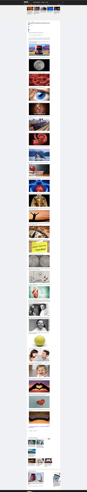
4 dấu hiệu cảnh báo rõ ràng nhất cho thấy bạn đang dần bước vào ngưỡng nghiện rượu (31, 465)
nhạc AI (47, 2)
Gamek (27, 0)
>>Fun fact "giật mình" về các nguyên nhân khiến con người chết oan (39, 427)
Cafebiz (32, 0)
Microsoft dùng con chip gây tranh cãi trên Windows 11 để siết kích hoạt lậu (50, 12)
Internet (31, 4)
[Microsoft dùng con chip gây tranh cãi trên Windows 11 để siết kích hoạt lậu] (50, 8)
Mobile (24, 4)
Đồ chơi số (48, 4)
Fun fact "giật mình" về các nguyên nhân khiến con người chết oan (35, 34)
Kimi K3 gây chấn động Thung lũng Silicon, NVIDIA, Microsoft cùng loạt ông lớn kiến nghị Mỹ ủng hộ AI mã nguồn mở (57, 12)
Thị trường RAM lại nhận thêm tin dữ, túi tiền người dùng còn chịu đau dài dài (43, 12)
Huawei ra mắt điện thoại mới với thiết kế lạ (35, 484)
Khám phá (34, 4)
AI (26, 4)
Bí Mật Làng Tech (60, 4)
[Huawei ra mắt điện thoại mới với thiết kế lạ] (36, 477)
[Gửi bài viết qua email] (28, 31)
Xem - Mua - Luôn (39, 4)
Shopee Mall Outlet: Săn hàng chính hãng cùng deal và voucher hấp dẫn (39, 465)
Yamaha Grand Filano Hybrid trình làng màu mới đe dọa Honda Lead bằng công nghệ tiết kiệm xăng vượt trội (39, 446)
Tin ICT (28, 4)
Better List (43, 2)
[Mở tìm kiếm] (62, 2)
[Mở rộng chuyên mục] (62, 4)
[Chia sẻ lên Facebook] (28, 29)
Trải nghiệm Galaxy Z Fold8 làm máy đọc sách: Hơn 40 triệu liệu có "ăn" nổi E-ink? (32, 446)
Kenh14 (29, 0)
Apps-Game (44, 4)
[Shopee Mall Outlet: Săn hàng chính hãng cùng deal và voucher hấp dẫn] (40, 460)
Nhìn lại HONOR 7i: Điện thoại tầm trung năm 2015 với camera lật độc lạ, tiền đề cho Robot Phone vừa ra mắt (57, 484)
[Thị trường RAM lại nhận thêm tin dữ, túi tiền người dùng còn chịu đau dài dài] (43, 8)
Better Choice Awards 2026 (37, 2)
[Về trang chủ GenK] (27, 2)
